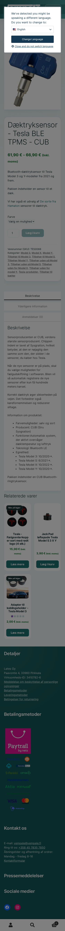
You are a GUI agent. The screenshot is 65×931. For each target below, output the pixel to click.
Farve (11, 216)
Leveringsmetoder (16, 695)
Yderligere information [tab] (32, 306)
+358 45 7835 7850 (32, 847)
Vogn (50, 922)
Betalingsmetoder (15, 690)
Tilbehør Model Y (18, 260)
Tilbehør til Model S (43, 256)
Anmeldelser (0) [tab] (32, 317)
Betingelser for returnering (21, 699)
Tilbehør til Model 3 (19, 256)
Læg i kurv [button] (47, 564)
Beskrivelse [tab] (32, 295)
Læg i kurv (33, 233)
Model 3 (25, 252)
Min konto (11, 925)
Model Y (48, 252)
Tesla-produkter (28, 271)
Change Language (32, 39)
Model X (36, 252)
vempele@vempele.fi (27, 843)
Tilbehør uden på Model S (26, 264)
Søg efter (32, 925)
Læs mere (17, 564)
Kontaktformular (14, 860)
